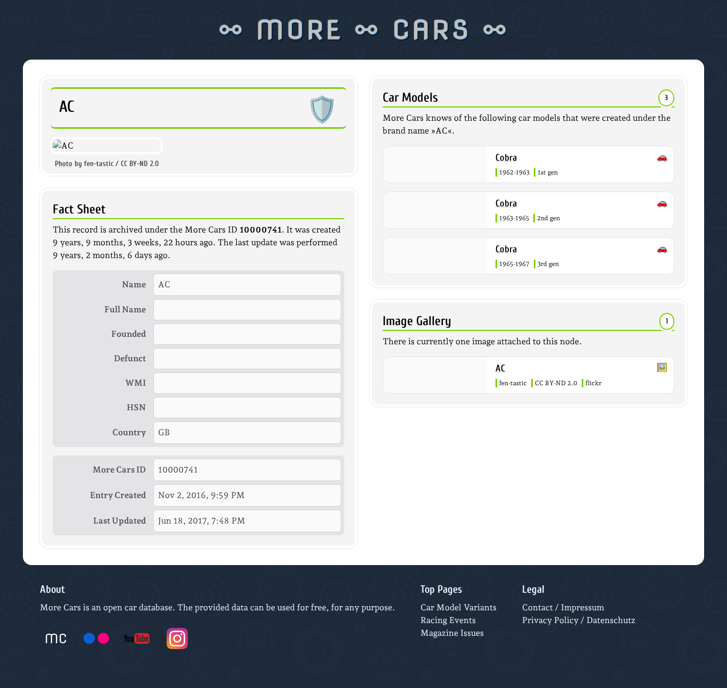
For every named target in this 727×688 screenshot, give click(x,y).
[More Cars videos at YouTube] (137, 638)
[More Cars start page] (56, 638)
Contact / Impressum (563, 607)
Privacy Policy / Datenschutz (578, 620)
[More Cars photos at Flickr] (96, 638)
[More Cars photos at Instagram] (177, 638)
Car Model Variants (458, 607)
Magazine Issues (452, 633)
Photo (63, 163)
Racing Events (448, 620)
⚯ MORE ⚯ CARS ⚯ (364, 29)
